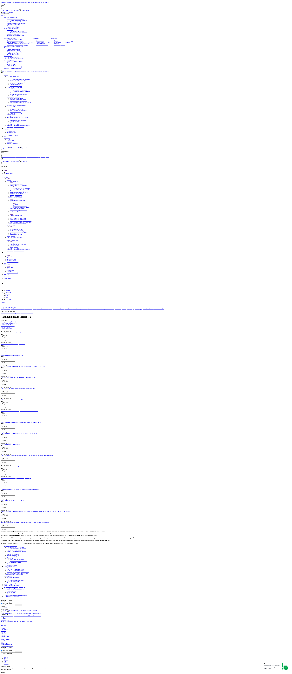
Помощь (3, 635)
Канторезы (13, 88)
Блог (5, 136)
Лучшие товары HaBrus (7, 646)
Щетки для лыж (11, 106)
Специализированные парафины (21, 79)
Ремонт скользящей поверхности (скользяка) (18, 125)
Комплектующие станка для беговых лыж (20, 102)
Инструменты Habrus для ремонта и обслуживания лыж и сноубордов (19, 610)
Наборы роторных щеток (16, 109)
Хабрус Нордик (5, 620)
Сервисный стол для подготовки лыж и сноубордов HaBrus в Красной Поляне (21, 616)
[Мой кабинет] (1, 149)
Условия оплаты (11, 131)
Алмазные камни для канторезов (21, 91)
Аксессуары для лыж (12, 118)
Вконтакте (8, 292)
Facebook (7, 290)
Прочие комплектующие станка (18, 99)
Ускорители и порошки (16, 86)
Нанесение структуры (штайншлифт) (16, 105)
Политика (9, 142)
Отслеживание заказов (12, 135)
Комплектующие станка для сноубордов (20, 103)
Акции (5, 128)
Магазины (3, 631)
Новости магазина (7, 603)
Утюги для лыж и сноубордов (14, 116)
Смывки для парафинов (16, 84)
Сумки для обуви (14, 124)
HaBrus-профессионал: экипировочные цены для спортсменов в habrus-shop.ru (21, 613)
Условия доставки (11, 132)
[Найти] (1, 154)
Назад (8, 178)
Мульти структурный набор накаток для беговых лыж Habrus (16, 621)
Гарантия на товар (11, 133)
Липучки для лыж (14, 121)
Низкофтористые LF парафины (18, 80)
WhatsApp (8, 299)
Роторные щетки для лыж (16, 107)
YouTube (7, 296)
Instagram (7, 294)
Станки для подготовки (13, 97)
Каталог (6, 75)
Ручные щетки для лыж (16, 113)
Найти (2, 672)
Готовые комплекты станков (17, 98)
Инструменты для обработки (14, 87)
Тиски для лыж (11, 114)
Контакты (6, 144)
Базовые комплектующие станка (18, 101)
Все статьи (3, 618)
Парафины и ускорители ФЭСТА (15, 127)
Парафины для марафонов (16, 83)
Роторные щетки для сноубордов (18, 110)
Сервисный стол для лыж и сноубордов (11, 622)
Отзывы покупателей (12, 143)
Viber (6, 297)
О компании (7, 138)
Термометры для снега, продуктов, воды (17, 117)
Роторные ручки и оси (15, 112)
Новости (9, 139)
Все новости (4, 607)
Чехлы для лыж (14, 123)
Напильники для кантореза (20, 90)
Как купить (7, 129)
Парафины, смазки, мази (13, 76)
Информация (4, 633)
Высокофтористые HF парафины (18, 77)
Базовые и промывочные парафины (19, 82)
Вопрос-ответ (4, 643)
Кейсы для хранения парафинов (18, 120)
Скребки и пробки (14, 95)
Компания (3, 625)
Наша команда (10, 140)
